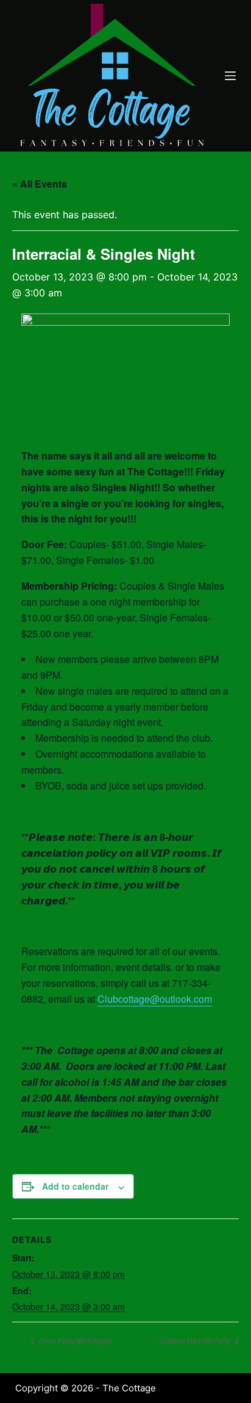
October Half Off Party (195, 1340)
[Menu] (230, 75)
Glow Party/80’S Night (74, 1340)
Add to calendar (75, 1186)
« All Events (39, 184)
